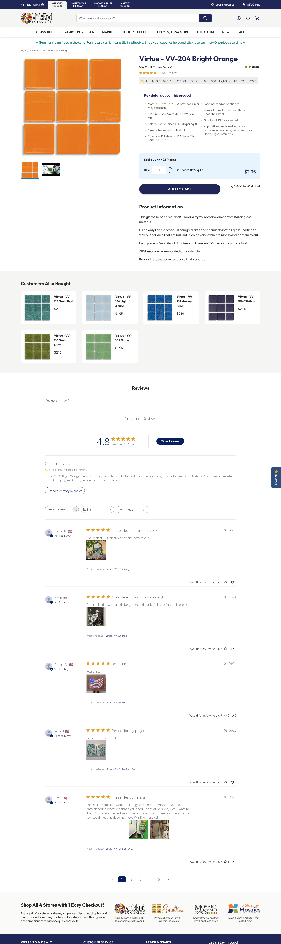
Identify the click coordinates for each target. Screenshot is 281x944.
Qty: (147, 170)
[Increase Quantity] (170, 167)
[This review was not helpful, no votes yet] (232, 582)
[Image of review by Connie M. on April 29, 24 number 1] (96, 683)
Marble (108, 32)
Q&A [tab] (66, 400)
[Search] (205, 18)
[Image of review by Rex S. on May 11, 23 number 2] (117, 829)
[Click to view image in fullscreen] (72, 106)
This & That (206, 32)
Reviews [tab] (51, 400)
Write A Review (170, 441)
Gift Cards (253, 4)
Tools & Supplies (135, 32)
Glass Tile (44, 32)
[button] (57, 4)
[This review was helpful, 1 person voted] (225, 862)
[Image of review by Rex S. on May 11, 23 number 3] (138, 829)
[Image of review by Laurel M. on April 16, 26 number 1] (96, 550)
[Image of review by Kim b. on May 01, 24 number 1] (96, 616)
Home (24, 50)
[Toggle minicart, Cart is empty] (257, 18)
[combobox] (97, 509)
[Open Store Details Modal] (42, 4)
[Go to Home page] (37, 18)
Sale (241, 32)
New (226, 32)
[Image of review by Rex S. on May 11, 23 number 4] (159, 829)
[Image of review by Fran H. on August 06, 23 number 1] (96, 750)
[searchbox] (58, 509)
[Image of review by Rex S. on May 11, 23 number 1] (96, 829)
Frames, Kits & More (173, 32)
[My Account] (239, 18)
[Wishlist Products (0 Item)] (248, 18)
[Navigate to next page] (168, 879)
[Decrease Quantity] (170, 172)
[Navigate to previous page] (112, 879)
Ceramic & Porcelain (77, 32)
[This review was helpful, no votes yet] (225, 582)
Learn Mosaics (225, 4)
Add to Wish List (248, 186)
